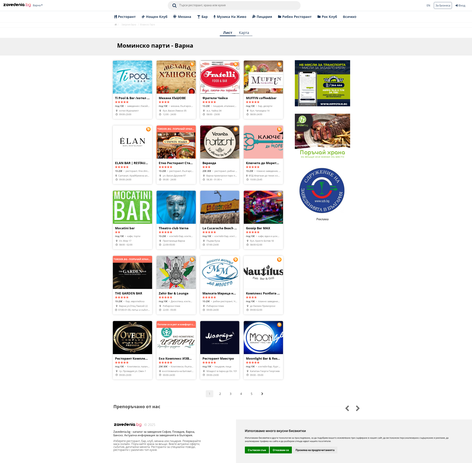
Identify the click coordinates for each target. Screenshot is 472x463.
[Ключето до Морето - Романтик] (263, 155)
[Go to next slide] (344, 408)
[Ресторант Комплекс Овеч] (132, 350)
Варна (37, 5)
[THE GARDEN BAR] (132, 285)
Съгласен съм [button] (257, 450)
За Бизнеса (442, 5)
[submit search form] (174, 5)
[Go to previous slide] (355, 408)
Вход (462, 5)
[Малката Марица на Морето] (220, 285)
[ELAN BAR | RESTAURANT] (132, 155)
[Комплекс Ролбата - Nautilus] (263, 285)
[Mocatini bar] (132, 220)
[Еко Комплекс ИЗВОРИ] (176, 350)
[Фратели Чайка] (220, 90)
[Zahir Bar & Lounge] (176, 285)
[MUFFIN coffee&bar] (263, 90)
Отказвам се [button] (281, 450)
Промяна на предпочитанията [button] (315, 450)
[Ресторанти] (17, 5)
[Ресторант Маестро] (220, 350)
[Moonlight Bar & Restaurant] (263, 350)
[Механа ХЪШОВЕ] (176, 90)
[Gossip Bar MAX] (263, 220)
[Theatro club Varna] (176, 220)
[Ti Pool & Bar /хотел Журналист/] (132, 90)
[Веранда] (220, 155)
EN (428, 5)
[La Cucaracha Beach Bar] (220, 220)
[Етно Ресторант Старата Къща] (176, 155)
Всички (349, 17)
